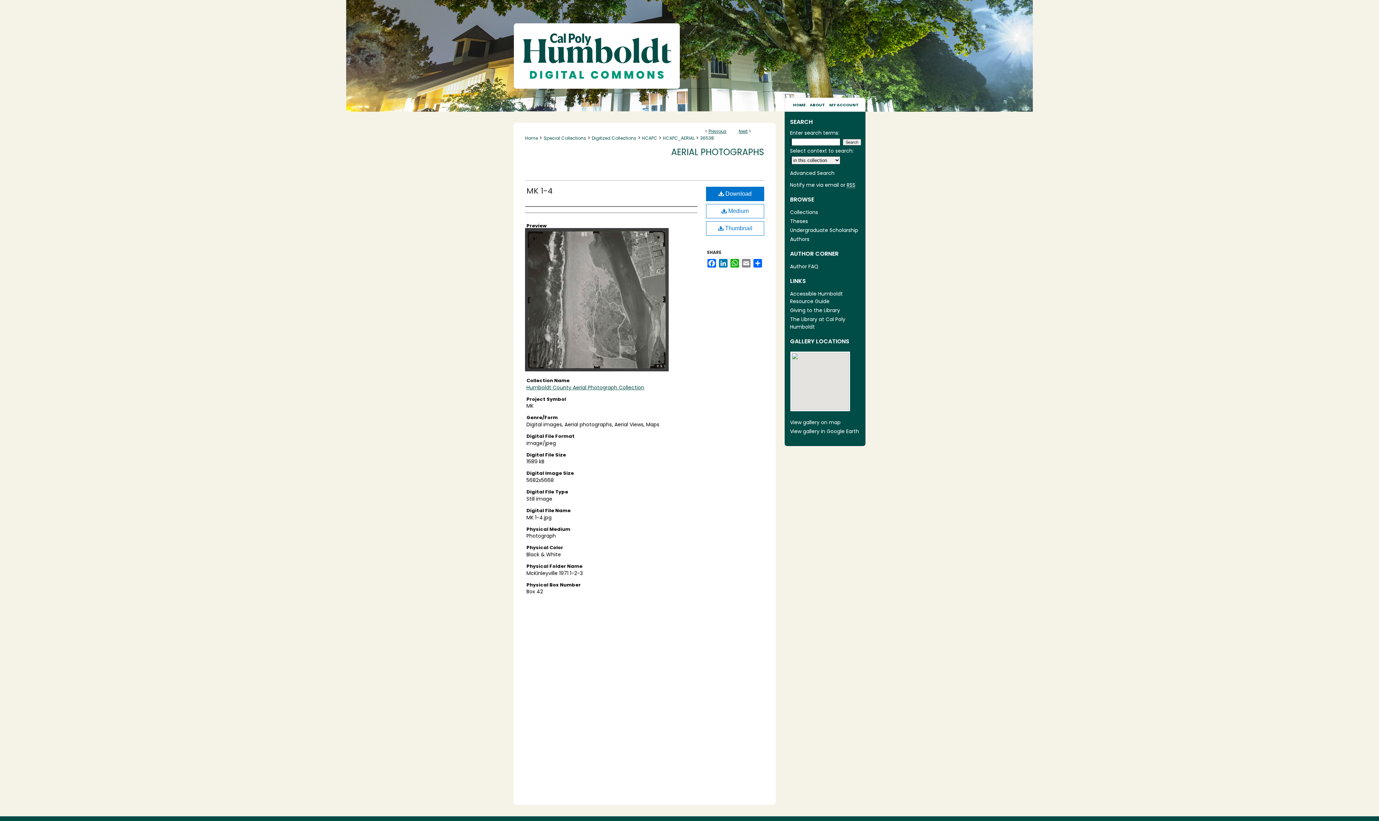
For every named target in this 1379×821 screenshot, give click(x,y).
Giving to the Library (815, 310)
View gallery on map (815, 422)
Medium (738, 211)
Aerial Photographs (717, 152)
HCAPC (649, 138)
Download (738, 194)
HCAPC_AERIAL (679, 138)
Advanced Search (812, 173)
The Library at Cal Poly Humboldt (817, 323)
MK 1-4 (539, 190)
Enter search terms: (814, 132)
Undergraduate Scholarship (824, 230)
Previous (717, 131)
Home (531, 138)
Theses (799, 221)
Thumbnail (738, 228)
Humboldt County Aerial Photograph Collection (585, 387)
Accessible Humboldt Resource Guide (816, 297)
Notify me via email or (822, 185)
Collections (804, 212)
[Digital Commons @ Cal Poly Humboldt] (689, 49)
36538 (707, 138)
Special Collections (565, 138)
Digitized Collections (614, 138)
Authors (799, 239)
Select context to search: (822, 150)
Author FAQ (804, 266)
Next (743, 131)
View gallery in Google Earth (824, 431)
